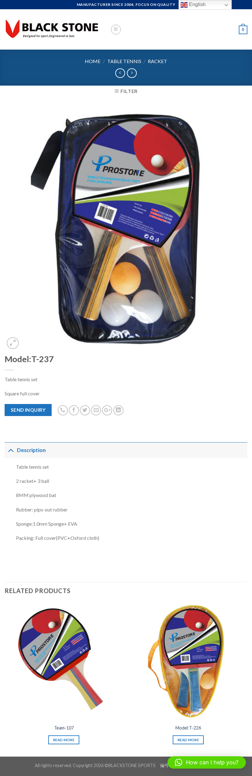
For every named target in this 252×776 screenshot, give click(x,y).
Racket (157, 61)
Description (31, 450)
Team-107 (64, 727)
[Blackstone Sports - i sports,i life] (53, 29)
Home (92, 61)
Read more (63, 740)
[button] (206, 762)
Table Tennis (124, 61)
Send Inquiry (28, 410)
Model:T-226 (188, 727)
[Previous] (5, 678)
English (197, 4)
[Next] (247, 678)
